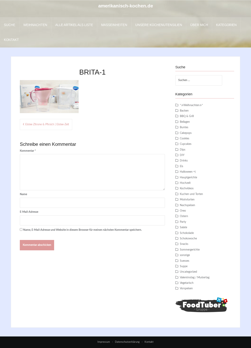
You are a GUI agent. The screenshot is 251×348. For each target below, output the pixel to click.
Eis (181, 166)
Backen (184, 110)
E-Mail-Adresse (29, 212)
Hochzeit (185, 183)
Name (23, 194)
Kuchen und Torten (191, 194)
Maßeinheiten (114, 25)
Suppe (183, 266)
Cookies (184, 138)
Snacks (184, 244)
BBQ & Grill (187, 116)
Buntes (184, 127)
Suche (9, 25)
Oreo (183, 210)
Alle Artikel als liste (74, 25)
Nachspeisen (187, 205)
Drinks (184, 160)
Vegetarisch (187, 283)
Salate (183, 227)
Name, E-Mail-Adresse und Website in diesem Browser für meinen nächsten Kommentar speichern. (82, 230)
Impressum (103, 342)
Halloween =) (188, 171)
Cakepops (186, 133)
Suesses (184, 261)
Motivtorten (187, 199)
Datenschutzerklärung (127, 342)
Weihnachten (35, 25)
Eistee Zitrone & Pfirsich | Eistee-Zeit (47, 124)
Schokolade (187, 233)
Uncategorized (188, 271)
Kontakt (11, 39)
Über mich (199, 25)
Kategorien (226, 25)
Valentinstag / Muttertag (194, 277)
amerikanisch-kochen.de (125, 5)
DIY (182, 155)
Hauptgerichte (188, 177)
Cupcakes (185, 144)
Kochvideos (187, 188)
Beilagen (185, 122)
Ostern (184, 216)
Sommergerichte (190, 249)
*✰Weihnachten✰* (191, 105)
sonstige (185, 255)
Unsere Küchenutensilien (158, 25)
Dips (182, 149)
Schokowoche (188, 238)
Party (183, 222)
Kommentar (28, 151)
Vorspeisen (186, 288)
